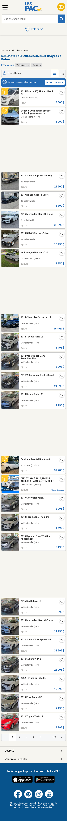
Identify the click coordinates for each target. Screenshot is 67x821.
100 (54, 737)
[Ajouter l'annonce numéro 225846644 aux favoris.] (60, 698)
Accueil (4, 50)
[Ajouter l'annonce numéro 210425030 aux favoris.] (60, 480)
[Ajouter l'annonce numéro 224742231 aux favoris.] (60, 254)
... (47, 737)
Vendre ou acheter (33, 759)
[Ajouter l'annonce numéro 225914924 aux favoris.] (60, 537)
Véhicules (15, 50)
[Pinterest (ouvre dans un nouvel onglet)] (28, 797)
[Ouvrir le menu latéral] (5, 7)
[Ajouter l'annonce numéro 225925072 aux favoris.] (60, 395)
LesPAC (33, 750)
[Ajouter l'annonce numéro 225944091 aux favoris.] (60, 318)
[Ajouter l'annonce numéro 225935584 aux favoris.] (60, 177)
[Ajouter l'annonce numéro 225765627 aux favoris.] (60, 460)
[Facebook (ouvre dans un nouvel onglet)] (18, 797)
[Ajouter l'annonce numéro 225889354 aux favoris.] (60, 660)
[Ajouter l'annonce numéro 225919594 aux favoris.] (60, 499)
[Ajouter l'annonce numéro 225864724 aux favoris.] (60, 215)
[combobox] (30, 19)
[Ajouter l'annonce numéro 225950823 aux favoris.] (60, 93)
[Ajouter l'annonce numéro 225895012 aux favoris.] (60, 641)
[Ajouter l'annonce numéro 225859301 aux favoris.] (60, 679)
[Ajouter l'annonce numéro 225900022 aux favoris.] (60, 621)
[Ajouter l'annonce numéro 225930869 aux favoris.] (60, 338)
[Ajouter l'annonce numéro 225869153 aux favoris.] (60, 234)
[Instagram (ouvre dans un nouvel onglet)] (39, 797)
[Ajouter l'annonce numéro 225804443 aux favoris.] (60, 112)
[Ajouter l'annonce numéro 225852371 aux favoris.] (60, 718)
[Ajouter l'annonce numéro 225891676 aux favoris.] (60, 602)
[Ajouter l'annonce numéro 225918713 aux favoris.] (60, 518)
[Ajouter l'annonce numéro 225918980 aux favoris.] (60, 196)
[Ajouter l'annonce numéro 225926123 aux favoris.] (60, 376)
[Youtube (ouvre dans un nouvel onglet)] (49, 797)
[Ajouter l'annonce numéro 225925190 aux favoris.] (60, 357)
